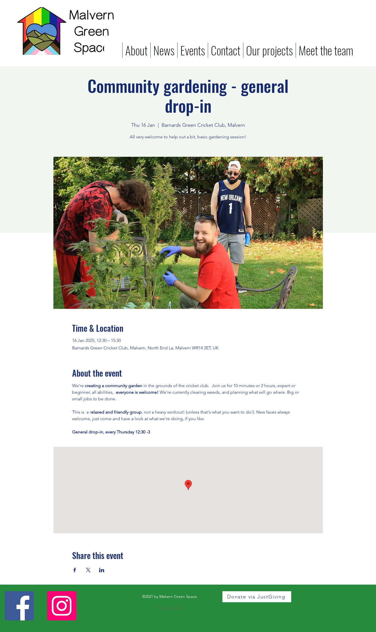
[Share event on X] (88, 570)
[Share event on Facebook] (74, 570)
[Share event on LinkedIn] (101, 570)
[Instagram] (61, 605)
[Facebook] (19, 605)
